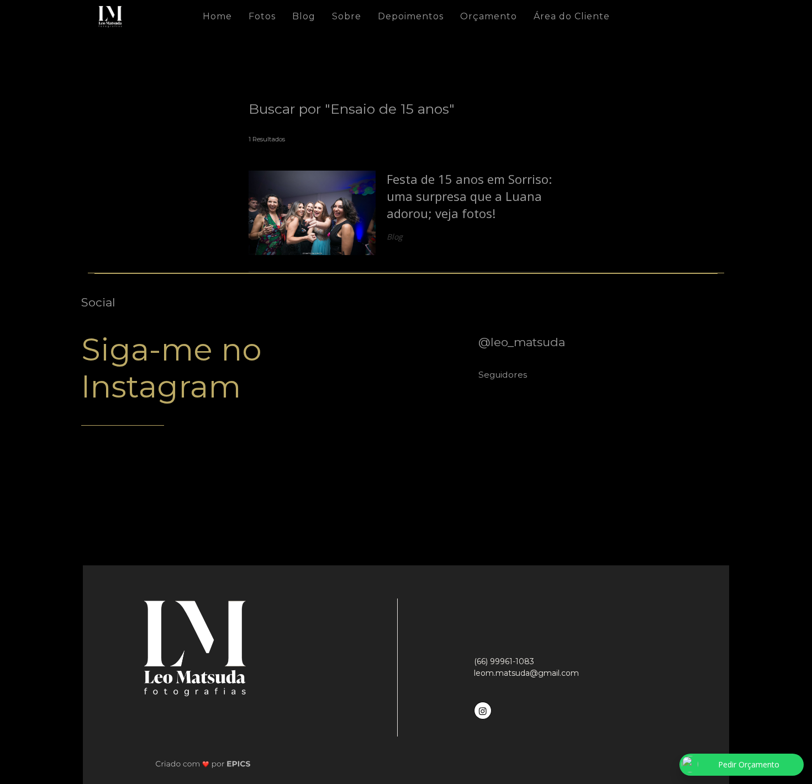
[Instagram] (484, 709)
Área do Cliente (572, 16)
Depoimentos (411, 16)
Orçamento (488, 16)
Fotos (262, 16)
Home (217, 16)
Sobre (346, 16)
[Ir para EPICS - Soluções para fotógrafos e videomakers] (203, 763)
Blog (303, 16)
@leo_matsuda (521, 342)
